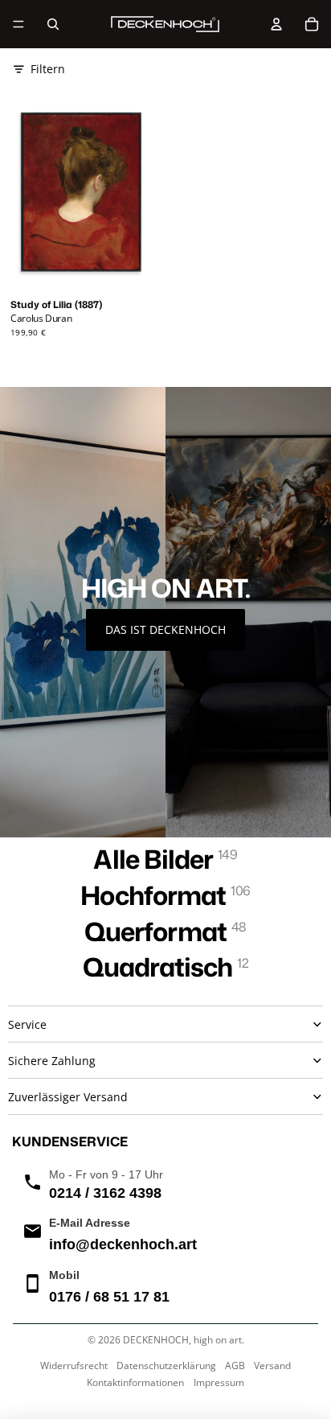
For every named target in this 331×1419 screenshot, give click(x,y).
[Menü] (18, 24)
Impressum (219, 1382)
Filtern (48, 68)
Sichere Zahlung (52, 1060)
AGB (235, 1365)
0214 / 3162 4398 (105, 1193)
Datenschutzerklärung (166, 1365)
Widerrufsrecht (74, 1365)
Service (27, 1024)
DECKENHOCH (156, 1340)
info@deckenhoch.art (123, 1244)
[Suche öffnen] (53, 24)
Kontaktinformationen (135, 1382)
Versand (272, 1365)
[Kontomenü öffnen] (276, 24)
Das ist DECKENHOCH (165, 629)
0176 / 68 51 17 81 (109, 1297)
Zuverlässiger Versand (68, 1096)
